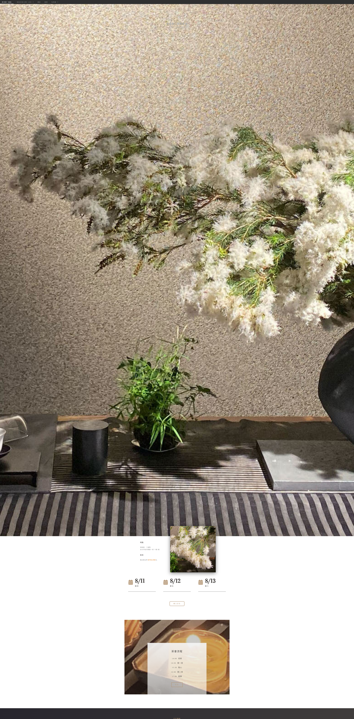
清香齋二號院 (7, 2)
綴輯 (46, 2)
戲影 (39, 2)
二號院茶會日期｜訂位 (23, 2)
